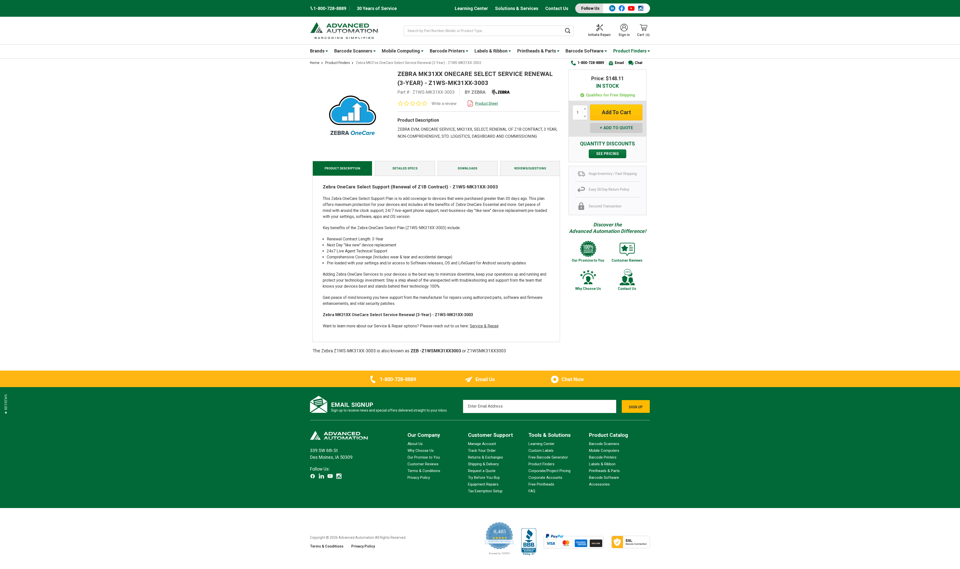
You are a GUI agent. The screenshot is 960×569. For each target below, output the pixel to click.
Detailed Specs (405, 168)
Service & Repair (484, 326)
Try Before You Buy (484, 477)
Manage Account (482, 444)
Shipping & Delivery (483, 464)
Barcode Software (585, 50)
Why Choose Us (421, 450)
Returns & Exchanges (485, 457)
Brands (318, 50)
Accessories (599, 484)
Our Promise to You (424, 457)
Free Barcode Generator (548, 457)
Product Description (342, 168)
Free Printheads (541, 484)
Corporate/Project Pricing (549, 471)
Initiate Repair (599, 35)
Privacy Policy (419, 477)
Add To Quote (618, 127)
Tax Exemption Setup (485, 491)
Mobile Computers (604, 450)
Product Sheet (486, 103)
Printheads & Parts (537, 50)
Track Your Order (482, 450)
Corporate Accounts (545, 477)
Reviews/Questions (530, 168)
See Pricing (607, 154)
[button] (6, 404)
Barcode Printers (448, 50)
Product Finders (630, 50)
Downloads (467, 168)
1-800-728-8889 (591, 63)
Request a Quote (482, 471)
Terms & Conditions (424, 471)
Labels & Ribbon (491, 50)
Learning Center (471, 8)
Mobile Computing (401, 50)
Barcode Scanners (353, 50)
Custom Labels (541, 450)
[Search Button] (567, 30)
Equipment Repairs (483, 484)
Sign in (624, 35)
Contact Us (556, 8)
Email (619, 63)
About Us (415, 444)
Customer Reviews (423, 464)
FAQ (531, 491)
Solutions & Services (516, 8)
